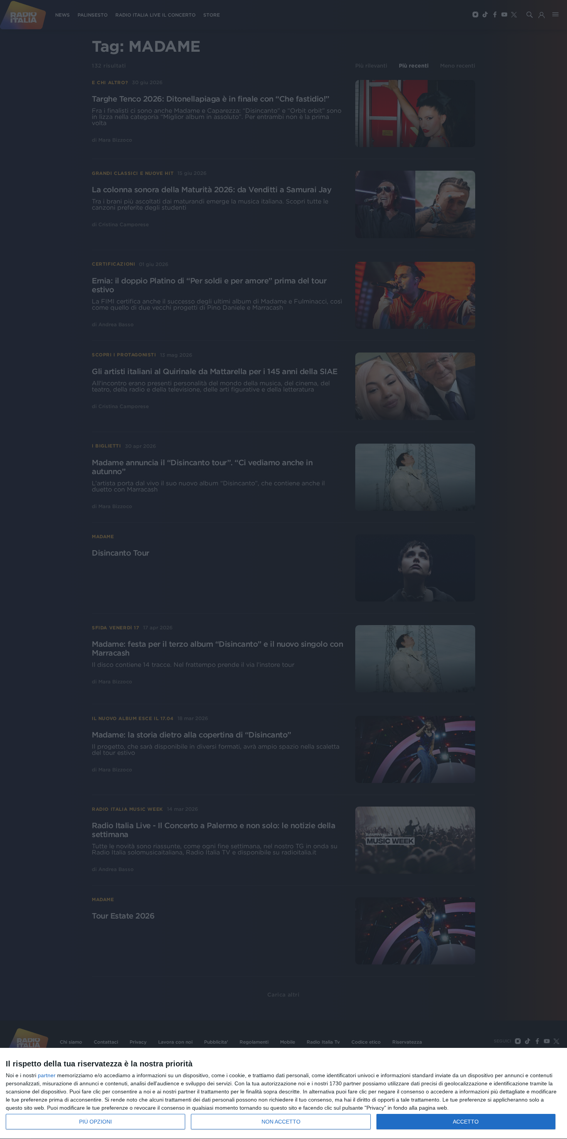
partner (47, 1075)
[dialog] (283, 1093)
